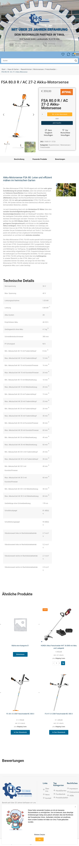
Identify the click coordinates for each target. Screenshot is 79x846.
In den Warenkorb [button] (20, 732)
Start (3, 69)
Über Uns (47, 789)
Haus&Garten (61, 790)
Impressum (73, 788)
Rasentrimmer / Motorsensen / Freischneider (38, 69)
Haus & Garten (13, 69)
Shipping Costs (60, 658)
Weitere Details (39, 835)
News (47, 794)
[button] (63, 54)
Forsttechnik (60, 794)
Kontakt (48, 798)
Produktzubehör (62, 797)
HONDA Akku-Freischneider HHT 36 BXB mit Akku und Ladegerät (59, 647)
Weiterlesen (20, 654)
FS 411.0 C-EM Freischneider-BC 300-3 (59, 714)
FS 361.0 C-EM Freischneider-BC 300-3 (20, 714)
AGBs (71, 795)
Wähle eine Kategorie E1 (20, 646)
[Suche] (76, 60)
